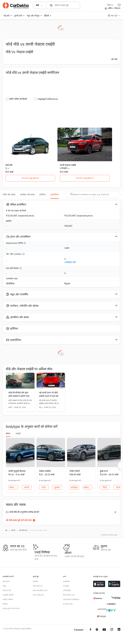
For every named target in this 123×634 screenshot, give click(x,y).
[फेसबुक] (90, 630)
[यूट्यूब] (104, 630)
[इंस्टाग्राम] (111, 630)
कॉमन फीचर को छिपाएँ (18, 99)
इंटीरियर (42, 194)
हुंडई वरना (104, 471)
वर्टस (44, 487)
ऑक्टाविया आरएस (88, 487)
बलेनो (26, 487)
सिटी (105, 487)
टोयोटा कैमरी (74, 471)
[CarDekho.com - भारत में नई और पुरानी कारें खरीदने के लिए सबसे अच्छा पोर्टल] (16, 5)
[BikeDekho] (97, 598)
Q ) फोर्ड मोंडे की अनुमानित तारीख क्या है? (22, 512)
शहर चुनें (114, 15)
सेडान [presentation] (8, 433)
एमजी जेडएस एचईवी (68, 165)
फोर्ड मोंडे (8, 165)
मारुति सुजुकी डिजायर (17, 471)
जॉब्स (4, 586)
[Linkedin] (119, 630)
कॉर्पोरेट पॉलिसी (8, 599)
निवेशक (5, 604)
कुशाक (57, 487)
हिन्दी (109, 5)
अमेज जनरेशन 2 (13, 487)
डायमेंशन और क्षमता (27, 194)
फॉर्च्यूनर (74, 487)
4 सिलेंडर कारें (70, 262)
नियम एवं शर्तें (7, 590)
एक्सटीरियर (54, 194)
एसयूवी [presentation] (18, 433)
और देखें (114, 59)
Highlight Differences (48, 99)
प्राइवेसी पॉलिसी (8, 595)
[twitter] (97, 630)
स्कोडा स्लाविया (45, 471)
